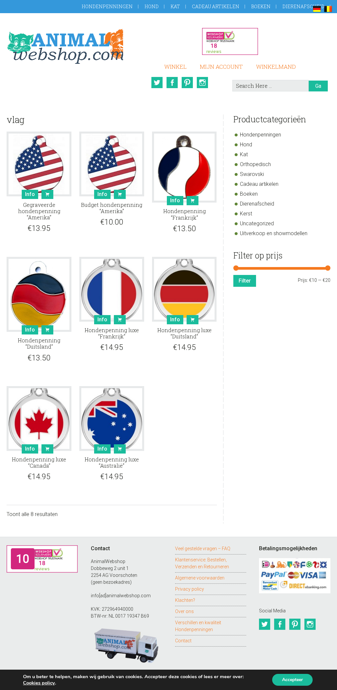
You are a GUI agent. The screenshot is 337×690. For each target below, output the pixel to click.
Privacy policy (189, 589)
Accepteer (292, 680)
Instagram (202, 82)
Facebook (172, 82)
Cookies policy (39, 683)
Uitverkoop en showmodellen (273, 233)
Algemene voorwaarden (199, 577)
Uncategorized (257, 223)
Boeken (261, 6)
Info (30, 194)
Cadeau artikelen (215, 6)
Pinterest (187, 82)
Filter (245, 281)
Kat (175, 6)
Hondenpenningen (107, 6)
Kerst (246, 213)
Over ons (184, 611)
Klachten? (185, 600)
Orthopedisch (255, 164)
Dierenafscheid (303, 6)
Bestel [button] (47, 194)
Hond (151, 6)
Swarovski (252, 174)
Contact (183, 640)
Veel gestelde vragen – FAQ (202, 548)
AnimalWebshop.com (65, 45)
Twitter (157, 82)
